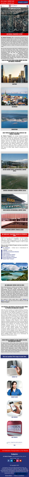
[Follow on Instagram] (17, 460)
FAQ (14, 445)
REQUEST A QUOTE (23, 2)
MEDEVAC (5, 250)
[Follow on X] (14, 460)
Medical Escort (6, 253)
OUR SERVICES (15, 417)
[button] (21, 473)
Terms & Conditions (19, 475)
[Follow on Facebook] (8, 460)
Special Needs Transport (8, 258)
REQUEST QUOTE (14, 397)
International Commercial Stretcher (11, 251)
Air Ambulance (6, 247)
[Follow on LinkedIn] (11, 460)
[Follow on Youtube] (20, 460)
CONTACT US (14, 377)
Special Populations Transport (10, 257)
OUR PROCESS (14, 437)
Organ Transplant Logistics (9, 254)
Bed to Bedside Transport (9, 256)
